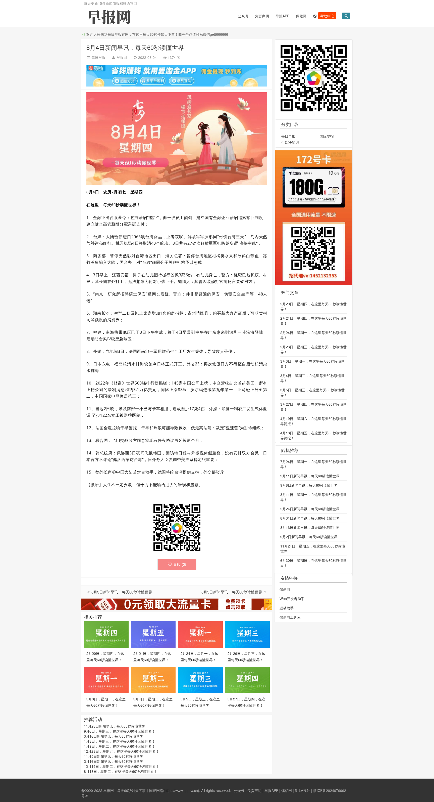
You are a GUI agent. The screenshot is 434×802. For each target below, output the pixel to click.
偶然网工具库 (290, 617)
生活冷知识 (290, 142)
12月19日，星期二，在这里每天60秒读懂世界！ (121, 766)
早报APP (282, 15)
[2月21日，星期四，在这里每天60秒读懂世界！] (153, 634)
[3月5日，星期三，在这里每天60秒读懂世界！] (200, 679)
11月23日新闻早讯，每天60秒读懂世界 (114, 726)
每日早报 (288, 136)
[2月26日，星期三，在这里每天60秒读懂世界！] (247, 634)
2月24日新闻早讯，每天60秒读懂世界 (310, 508)
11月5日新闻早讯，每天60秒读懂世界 (113, 756)
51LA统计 (302, 790)
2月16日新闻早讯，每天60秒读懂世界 (113, 761)
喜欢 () (179, 564)
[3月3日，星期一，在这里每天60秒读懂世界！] (106, 679)
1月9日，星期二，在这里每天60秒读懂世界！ (119, 746)
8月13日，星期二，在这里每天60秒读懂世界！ (120, 771)
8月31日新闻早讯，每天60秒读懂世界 (310, 518)
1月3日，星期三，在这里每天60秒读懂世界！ (119, 741)
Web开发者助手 (292, 598)
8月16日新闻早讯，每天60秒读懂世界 (310, 527)
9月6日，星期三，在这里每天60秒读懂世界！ (119, 731)
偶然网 (301, 15)
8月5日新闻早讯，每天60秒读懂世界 (232, 592)
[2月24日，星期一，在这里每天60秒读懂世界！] (200, 634)
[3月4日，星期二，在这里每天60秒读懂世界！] (153, 679)
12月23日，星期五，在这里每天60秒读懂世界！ (121, 751)
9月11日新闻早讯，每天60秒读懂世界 (310, 475)
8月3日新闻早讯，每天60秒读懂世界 (121, 592)
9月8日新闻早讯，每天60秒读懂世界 (309, 485)
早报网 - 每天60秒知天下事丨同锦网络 (133, 790)
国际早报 (327, 136)
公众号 (243, 15)
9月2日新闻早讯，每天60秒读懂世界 (309, 536)
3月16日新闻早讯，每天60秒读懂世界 (113, 736)
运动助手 (287, 607)
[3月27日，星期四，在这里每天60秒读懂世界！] (247, 679)
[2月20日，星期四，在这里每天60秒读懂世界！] (106, 634)
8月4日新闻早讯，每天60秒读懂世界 (135, 47)
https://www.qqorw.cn (181, 790)
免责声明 (262, 15)
